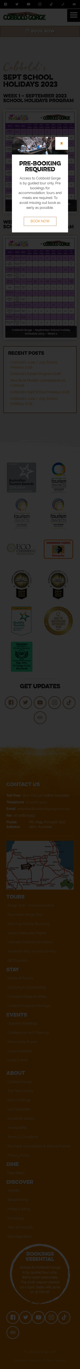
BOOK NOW (40, 221)
